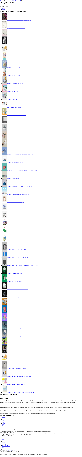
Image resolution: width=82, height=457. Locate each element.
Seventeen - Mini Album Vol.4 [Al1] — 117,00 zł (14, 107)
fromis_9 (3, 420)
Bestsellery (14, 0)
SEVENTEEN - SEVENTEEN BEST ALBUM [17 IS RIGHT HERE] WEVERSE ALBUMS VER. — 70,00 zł (22, 265)
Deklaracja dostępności (5, 445)
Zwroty (36, 0)
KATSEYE (3, 421)
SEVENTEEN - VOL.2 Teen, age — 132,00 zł (13, 75)
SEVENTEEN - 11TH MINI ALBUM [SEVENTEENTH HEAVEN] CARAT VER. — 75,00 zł (20, 241)
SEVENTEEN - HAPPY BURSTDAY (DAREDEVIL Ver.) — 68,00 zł (17, 297)
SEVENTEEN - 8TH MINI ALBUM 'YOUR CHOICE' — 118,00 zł (16, 384)
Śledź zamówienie (4, 447)
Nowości (12, 0)
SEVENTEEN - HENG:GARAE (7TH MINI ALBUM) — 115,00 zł (16, 115)
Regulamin (27, 0)
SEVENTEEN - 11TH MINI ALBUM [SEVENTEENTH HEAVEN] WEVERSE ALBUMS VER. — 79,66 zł (22, 233)
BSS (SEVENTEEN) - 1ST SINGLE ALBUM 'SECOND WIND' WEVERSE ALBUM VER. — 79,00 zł (22, 170)
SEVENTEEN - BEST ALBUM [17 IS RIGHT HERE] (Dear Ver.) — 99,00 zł (18, 257)
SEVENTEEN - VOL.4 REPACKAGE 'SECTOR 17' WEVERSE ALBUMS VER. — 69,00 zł (20, 154)
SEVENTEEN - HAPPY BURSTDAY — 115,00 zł (14, 273)
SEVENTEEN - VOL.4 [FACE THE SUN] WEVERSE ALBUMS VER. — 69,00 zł (19, 146)
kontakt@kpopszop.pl (17, 450)
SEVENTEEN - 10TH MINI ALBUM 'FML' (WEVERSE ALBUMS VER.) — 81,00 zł (19, 186)
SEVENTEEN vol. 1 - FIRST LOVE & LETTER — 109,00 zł (16, 59)
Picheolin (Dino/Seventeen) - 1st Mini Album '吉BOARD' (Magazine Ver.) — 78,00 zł (19, 20)
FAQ (24, 0)
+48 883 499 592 (9, 450)
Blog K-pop (3, 440)
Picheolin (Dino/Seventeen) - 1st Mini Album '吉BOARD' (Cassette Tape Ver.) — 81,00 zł (19, 344)
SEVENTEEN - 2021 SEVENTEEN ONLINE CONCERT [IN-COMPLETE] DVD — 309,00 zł (20, 392)
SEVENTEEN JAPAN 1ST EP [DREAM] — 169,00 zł (15, 162)
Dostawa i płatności (31, 0)
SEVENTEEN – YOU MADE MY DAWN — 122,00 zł (15, 83)
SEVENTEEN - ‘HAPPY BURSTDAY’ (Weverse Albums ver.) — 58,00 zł (17, 289)
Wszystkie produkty (7, 0)
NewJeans (3, 423)
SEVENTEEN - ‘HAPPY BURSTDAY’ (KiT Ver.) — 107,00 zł (16, 281)
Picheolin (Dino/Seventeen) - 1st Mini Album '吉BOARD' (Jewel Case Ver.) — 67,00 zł (19, 352)
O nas (22, 0)
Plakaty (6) (3, 9)
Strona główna (2, 0)
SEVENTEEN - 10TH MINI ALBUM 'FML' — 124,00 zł (15, 178)
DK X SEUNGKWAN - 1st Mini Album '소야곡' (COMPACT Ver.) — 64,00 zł (18, 336)
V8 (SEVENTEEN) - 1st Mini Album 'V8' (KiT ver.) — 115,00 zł (16, 28)
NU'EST (3, 424)
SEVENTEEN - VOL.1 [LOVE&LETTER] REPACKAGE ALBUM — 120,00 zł (18, 194)
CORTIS (3, 419)
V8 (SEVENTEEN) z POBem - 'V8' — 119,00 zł (14, 360)
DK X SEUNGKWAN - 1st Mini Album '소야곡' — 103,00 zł (15, 328)
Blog (20, 0)
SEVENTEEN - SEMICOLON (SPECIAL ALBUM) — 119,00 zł (16, 368)
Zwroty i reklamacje (4, 444)
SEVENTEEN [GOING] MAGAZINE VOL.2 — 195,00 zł (15, 202)
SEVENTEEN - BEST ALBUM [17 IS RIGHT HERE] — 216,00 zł (16, 249)
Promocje (18, 0)
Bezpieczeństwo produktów (6, 446)
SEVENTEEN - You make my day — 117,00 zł (13, 67)
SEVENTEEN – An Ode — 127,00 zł (12, 99)
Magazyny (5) (4, 8)
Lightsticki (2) (4, 7)
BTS (2, 418)
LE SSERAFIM (4, 422)
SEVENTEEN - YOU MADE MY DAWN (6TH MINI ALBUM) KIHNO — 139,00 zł (19, 376)
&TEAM (3, 417)
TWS (3, 425)
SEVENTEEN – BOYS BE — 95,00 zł (12, 91)
